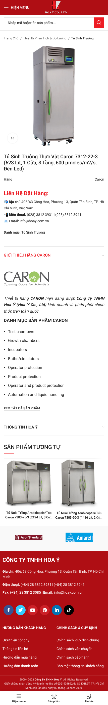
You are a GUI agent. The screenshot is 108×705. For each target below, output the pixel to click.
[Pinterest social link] (45, 610)
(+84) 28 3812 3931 (36, 585)
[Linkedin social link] (57, 610)
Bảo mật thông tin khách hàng (80, 666)
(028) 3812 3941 (68, 215)
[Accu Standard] (29, 537)
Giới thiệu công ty (16, 640)
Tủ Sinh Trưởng (82, 38)
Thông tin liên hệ (15, 649)
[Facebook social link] (9, 610)
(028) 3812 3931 (40, 215)
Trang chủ (11, 38)
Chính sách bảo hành (73, 657)
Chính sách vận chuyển (74, 649)
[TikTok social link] (69, 610)
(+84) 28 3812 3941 (69, 585)
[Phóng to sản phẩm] (13, 138)
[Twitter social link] (21, 610)
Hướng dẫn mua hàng (20, 657)
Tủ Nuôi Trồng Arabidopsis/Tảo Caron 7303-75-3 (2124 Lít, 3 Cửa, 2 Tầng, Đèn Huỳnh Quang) (29, 517)
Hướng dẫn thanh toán (20, 666)
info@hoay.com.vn (34, 221)
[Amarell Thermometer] (79, 537)
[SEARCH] (99, 22)
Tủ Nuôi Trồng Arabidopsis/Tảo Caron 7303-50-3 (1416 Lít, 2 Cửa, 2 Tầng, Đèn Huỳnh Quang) (79, 517)
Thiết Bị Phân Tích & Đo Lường (45, 38)
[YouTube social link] (33, 610)
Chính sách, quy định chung (78, 640)
